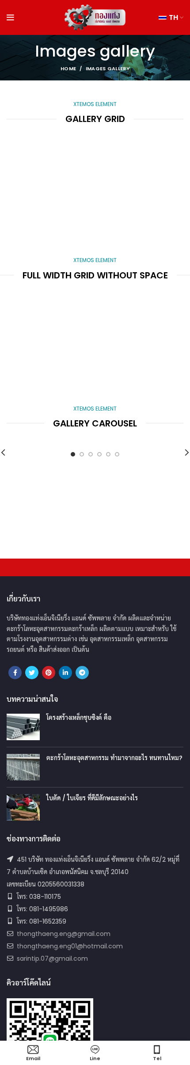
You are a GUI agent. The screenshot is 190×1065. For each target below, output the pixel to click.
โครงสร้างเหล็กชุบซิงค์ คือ (78, 717)
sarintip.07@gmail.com (52, 958)
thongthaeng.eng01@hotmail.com (70, 946)
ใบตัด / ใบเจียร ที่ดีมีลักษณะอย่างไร (92, 798)
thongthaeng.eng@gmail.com (63, 933)
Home (68, 68)
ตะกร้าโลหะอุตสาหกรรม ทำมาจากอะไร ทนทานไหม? (114, 757)
